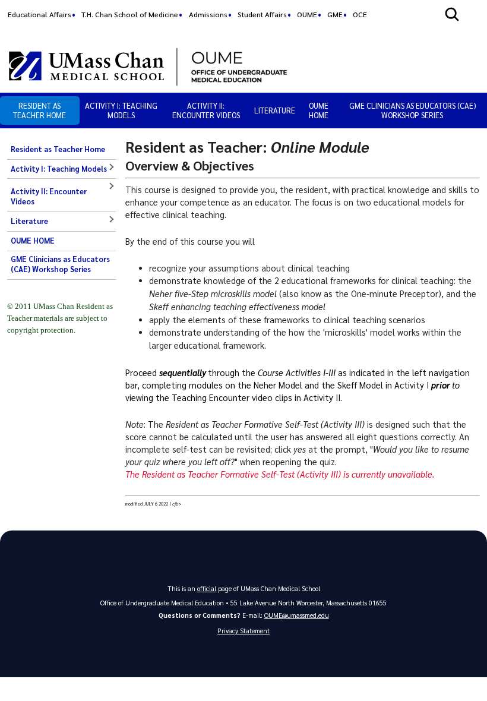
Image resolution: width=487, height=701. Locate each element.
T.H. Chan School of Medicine (129, 14)
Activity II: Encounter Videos (206, 110)
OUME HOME (318, 110)
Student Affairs (262, 14)
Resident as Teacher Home (39, 110)
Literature (274, 110)
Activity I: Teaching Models (121, 110)
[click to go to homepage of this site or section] (326, 65)
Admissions (208, 14)
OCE (360, 14)
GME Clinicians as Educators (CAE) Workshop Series (412, 110)
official (206, 588)
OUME (307, 14)
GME (335, 14)
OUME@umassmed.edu (296, 615)
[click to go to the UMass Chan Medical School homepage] (86, 66)
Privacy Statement (243, 630)
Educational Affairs (39, 14)
